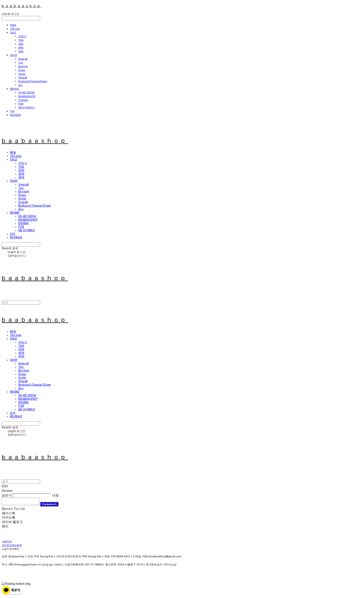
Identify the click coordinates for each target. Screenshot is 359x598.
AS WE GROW (26, 92)
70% (20, 40)
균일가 (22, 36)
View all (22, 59)
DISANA (23, 100)
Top (20, 62)
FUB (20, 104)
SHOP (13, 55)
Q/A (12, 111)
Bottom (23, 66)
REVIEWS (15, 115)
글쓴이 (7, 495)
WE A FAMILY (26, 107)
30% (20, 51)
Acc (20, 85)
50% (20, 44)
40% (20, 47)
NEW (13, 25)
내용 (55, 495)
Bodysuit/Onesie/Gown (32, 81)
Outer (22, 74)
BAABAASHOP (27, 96)
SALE (13, 32)
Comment (49, 504)
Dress (21, 70)
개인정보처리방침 (12, 545)
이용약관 (7, 541)
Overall (22, 77)
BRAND (14, 89)
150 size (15, 29)
